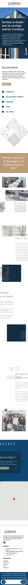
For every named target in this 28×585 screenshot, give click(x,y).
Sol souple (5, 567)
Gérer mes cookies (16, 575)
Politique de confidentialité (11, 573)
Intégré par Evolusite (21, 577)
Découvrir (7, 84)
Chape (4, 566)
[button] (14, 499)
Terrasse (5, 564)
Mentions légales (22, 573)
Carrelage (5, 561)
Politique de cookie (6, 575)
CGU (3, 573)
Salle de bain (6, 562)
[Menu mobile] (4, 582)
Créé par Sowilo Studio (7, 577)
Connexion (23, 575)
